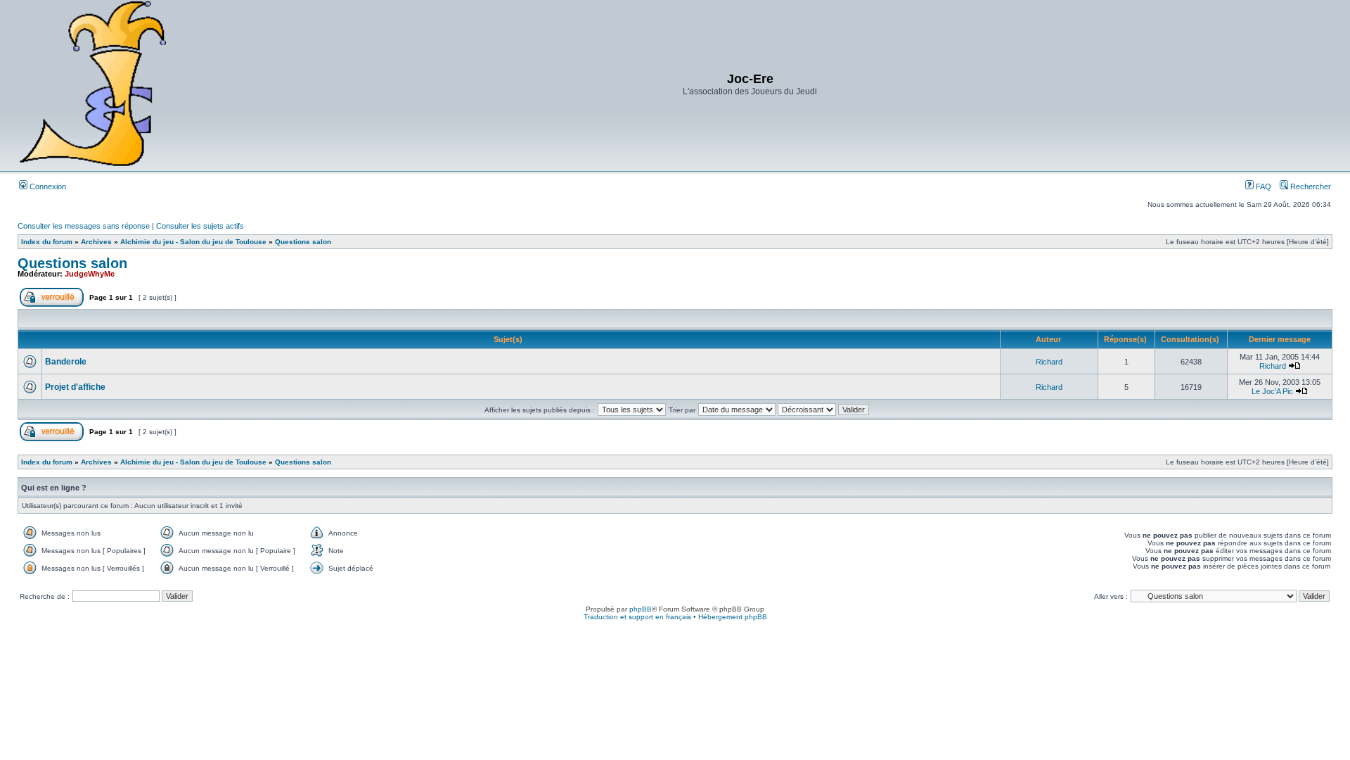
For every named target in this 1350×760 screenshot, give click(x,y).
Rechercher (1309, 186)
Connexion (46, 186)
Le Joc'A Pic (1272, 391)
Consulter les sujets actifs (200, 226)
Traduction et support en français (637, 617)
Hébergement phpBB (732, 617)
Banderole (65, 362)
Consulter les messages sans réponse (84, 226)
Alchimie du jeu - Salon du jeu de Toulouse (193, 242)
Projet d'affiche (75, 387)
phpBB (640, 609)
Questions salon (303, 242)
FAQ (1262, 186)
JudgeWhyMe (90, 274)
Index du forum (46, 242)
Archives (96, 242)
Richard (1049, 361)
